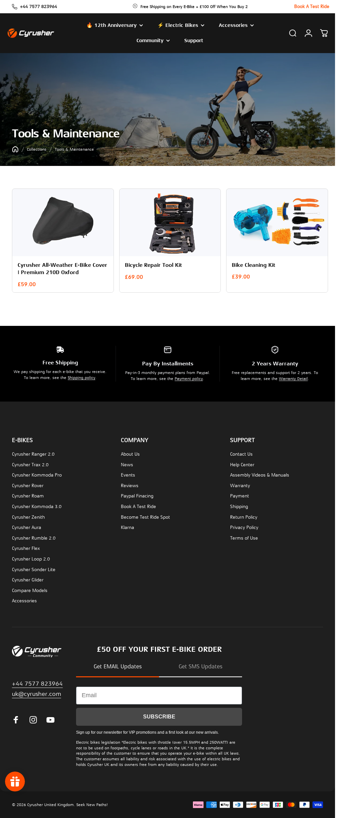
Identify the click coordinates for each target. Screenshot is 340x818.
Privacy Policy (244, 526)
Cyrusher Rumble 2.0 (33, 536)
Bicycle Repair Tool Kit (151, 264)
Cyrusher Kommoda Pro (37, 474)
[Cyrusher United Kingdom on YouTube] (50, 719)
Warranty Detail (293, 377)
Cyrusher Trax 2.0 (30, 463)
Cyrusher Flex (26, 547)
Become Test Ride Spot (145, 515)
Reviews (129, 484)
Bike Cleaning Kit (250, 264)
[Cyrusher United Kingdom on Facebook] (16, 719)
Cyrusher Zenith (28, 515)
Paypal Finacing (137, 494)
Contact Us (241, 453)
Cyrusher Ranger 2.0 (33, 453)
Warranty (240, 484)
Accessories (24, 599)
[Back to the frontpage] (15, 149)
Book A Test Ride (138, 505)
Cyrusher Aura (26, 526)
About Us (130, 453)
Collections (36, 149)
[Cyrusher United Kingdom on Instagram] (33, 719)
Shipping (239, 505)
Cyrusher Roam (28, 494)
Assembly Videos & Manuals (259, 474)
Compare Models (29, 589)
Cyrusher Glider (27, 578)
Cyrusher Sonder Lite (33, 568)
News (127, 463)
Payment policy (189, 377)
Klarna (127, 526)
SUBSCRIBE (159, 715)
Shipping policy (81, 376)
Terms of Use (244, 536)
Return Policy (243, 515)
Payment (239, 494)
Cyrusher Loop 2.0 (31, 558)
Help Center (242, 463)
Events (128, 474)
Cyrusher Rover (27, 484)
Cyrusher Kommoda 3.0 (36, 505)
